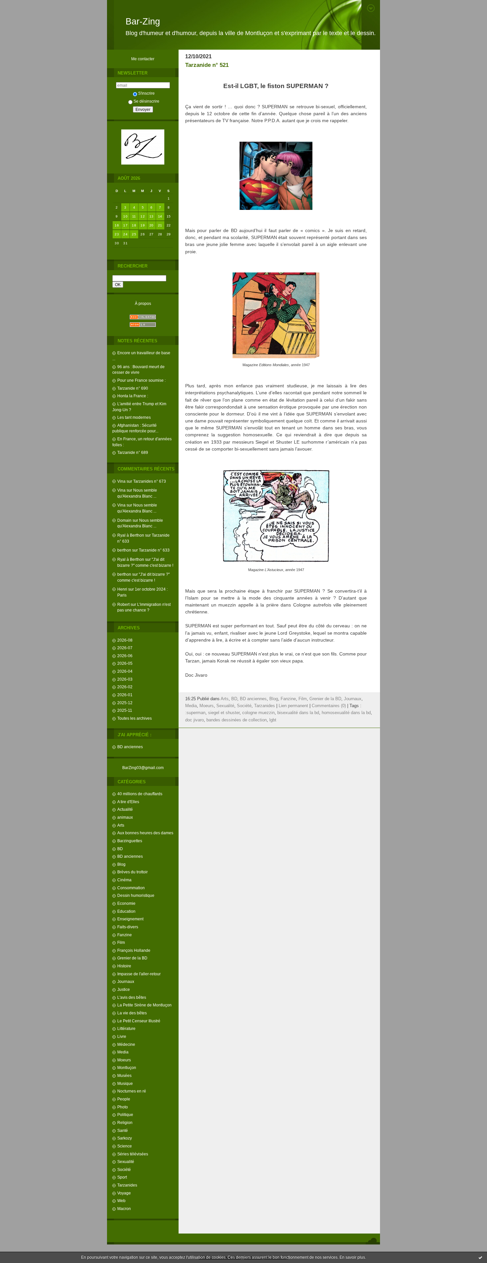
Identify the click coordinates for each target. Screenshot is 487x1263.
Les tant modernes (134, 417)
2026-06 (125, 656)
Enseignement (130, 919)
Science (124, 1146)
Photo (122, 1107)
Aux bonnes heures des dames (145, 833)
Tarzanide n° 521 (207, 65)
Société (124, 1169)
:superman (195, 712)
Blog (121, 864)
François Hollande (133, 950)
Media (123, 1052)
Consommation (131, 888)
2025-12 (125, 703)
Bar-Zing (143, 21)
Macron (124, 1208)
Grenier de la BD (132, 958)
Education (126, 911)
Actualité (125, 809)
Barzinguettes (129, 841)
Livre (121, 1036)
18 (134, 225)
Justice (123, 989)
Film (121, 942)
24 (125, 234)
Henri (122, 589)
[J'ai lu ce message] (480, 1257)
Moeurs (124, 1060)
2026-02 (125, 687)
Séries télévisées (132, 1154)
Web (121, 1200)
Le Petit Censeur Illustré (138, 1021)
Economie (126, 903)
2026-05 (125, 663)
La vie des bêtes (132, 1013)
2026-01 (125, 695)
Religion (125, 1122)
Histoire (124, 966)
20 (151, 225)
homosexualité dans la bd (346, 712)
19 (142, 225)
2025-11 (124, 710)
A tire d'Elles (128, 802)
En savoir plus (352, 1257)
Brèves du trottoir (132, 872)
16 (117, 225)
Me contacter (142, 59)
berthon (124, 550)
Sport (122, 1177)
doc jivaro (194, 720)
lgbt (272, 720)
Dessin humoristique (135, 895)
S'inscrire (146, 93)
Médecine (126, 1044)
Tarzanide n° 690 (132, 388)
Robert (123, 604)
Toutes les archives (134, 718)
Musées (124, 1075)
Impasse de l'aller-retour (139, 974)
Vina (121, 481)
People (123, 1099)
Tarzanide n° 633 (154, 550)
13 (151, 216)
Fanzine (124, 935)
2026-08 (125, 640)
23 (117, 234)
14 (160, 216)
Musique (125, 1083)
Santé (122, 1130)
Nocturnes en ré (131, 1091)
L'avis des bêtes (131, 997)
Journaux (125, 981)
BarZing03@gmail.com (143, 767)
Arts (120, 825)
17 (125, 225)
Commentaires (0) (329, 706)
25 (134, 234)
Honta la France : (132, 396)
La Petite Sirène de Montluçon (144, 1005)
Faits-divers (127, 927)
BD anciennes (130, 747)
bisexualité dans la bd (298, 712)
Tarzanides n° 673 (149, 481)
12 (142, 216)
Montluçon (126, 1067)
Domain (124, 520)
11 (134, 216)
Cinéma (124, 880)
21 (160, 225)
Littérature (126, 1028)
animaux (125, 817)
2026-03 (125, 679)
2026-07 (125, 648)
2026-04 (125, 671)
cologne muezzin (258, 712)
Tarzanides (127, 1185)
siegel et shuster (224, 712)
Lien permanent (293, 706)
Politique (125, 1114)
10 (125, 216)
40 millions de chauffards (139, 794)
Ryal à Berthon (130, 535)
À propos (143, 303)
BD (120, 849)
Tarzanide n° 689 (132, 452)
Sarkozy (124, 1138)
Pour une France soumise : (141, 380)
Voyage (124, 1193)
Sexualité (125, 1161)
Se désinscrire (146, 101)
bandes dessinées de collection (236, 720)
